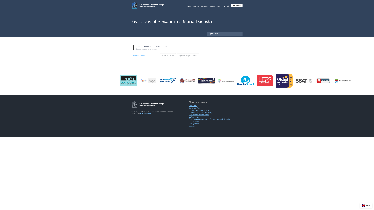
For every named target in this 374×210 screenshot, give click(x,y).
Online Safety (194, 121)
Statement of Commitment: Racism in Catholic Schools (209, 119)
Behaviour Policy (195, 108)
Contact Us (193, 106)
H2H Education (145, 114)
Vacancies (212, 6)
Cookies (192, 126)
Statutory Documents (193, 6)
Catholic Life (204, 6)
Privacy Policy (194, 124)
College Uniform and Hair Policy (200, 112)
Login (218, 6)
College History (194, 117)
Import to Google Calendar (188, 55)
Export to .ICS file (168, 55)
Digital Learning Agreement (199, 115)
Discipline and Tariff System (199, 110)
